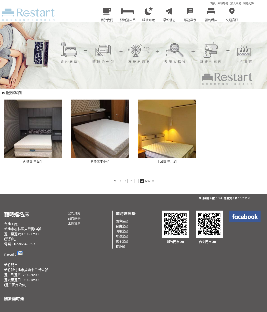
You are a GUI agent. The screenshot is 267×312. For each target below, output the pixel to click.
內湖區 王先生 (33, 161)
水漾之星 (122, 236)
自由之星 (122, 226)
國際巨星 (122, 221)
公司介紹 (74, 213)
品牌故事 (74, 218)
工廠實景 (74, 223)
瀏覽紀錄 (248, 3)
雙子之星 (122, 241)
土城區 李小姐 (167, 161)
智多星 (120, 246)
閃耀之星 (122, 231)
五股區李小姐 (100, 161)
